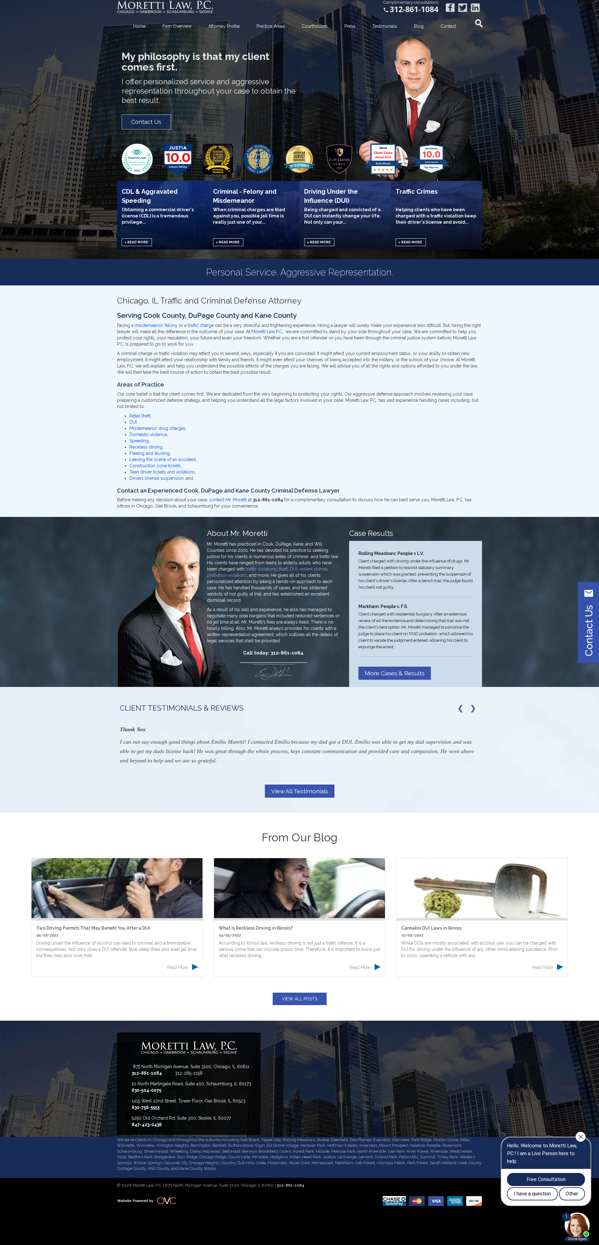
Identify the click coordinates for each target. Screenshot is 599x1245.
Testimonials (384, 26)
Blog (419, 26)
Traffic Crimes (417, 191)
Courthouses (315, 26)
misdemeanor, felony (156, 325)
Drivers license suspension (156, 478)
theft (283, 569)
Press (349, 26)
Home (139, 26)
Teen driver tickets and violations (162, 471)
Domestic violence (148, 434)
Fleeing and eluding (149, 453)
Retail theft (139, 415)
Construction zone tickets (155, 465)
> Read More (136, 242)
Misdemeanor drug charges (157, 428)
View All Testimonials (299, 791)
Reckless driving (146, 447)
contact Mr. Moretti (228, 499)
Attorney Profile (224, 26)
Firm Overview (177, 26)
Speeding (139, 440)
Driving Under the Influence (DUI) (331, 195)
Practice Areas (270, 26)
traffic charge (201, 325)
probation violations (227, 575)
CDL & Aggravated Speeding (150, 195)
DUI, (133, 422)
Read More (182, 967)
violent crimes (313, 569)
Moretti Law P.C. (267, 331)
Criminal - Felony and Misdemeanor (244, 195)
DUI (293, 569)
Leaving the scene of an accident (162, 459)
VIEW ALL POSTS (299, 998)
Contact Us (146, 122)
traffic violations (261, 569)
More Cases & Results (395, 673)
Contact (448, 26)
